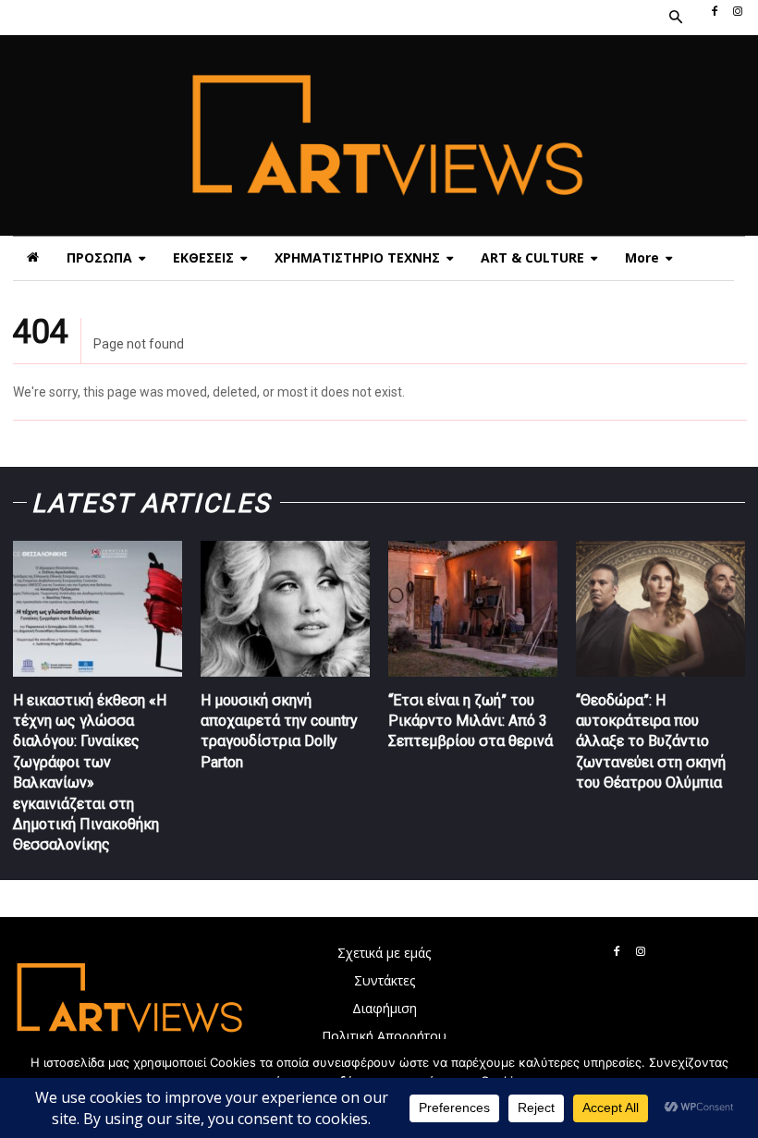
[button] (674, 17)
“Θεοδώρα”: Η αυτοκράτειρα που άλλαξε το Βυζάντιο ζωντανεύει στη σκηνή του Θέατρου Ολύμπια (651, 741)
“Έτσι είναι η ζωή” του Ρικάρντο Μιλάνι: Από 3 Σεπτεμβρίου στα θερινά (470, 721)
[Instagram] (737, 12)
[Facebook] (714, 12)
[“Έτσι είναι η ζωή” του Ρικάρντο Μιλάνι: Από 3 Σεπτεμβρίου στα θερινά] (472, 608)
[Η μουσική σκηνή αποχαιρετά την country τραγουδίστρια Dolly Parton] (285, 608)
